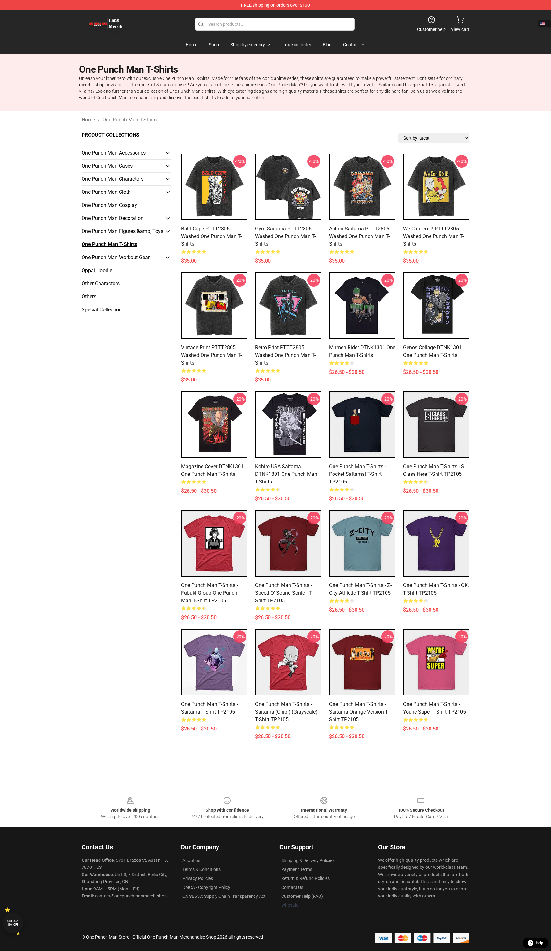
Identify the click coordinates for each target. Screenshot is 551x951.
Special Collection (102, 310)
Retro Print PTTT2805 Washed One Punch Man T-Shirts (285, 355)
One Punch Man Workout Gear (116, 257)
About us (191, 860)
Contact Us (292, 887)
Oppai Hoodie (97, 270)
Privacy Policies (197, 878)
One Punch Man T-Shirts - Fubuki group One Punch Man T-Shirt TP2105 (209, 593)
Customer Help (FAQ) (302, 896)
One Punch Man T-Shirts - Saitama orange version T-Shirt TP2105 (359, 711)
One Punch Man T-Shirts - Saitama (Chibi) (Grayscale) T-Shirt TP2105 (286, 711)
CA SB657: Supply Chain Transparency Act (224, 896)
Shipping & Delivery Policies (307, 860)
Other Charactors (101, 283)
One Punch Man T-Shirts (129, 120)
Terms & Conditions (201, 869)
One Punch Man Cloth (106, 192)
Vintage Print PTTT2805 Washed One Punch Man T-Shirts (211, 355)
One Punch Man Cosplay (109, 205)
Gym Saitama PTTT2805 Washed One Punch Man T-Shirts (285, 236)
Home (88, 120)
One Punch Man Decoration (112, 218)
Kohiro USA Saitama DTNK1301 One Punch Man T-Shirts (286, 474)
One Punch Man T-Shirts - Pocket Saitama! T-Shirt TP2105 (357, 474)
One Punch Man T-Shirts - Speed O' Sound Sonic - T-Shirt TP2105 (283, 593)
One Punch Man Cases (107, 166)
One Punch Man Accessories (114, 153)
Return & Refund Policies (305, 878)
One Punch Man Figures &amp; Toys (122, 231)
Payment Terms (296, 869)
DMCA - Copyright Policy (206, 887)
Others (89, 297)
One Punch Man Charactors (112, 179)
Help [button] (539, 943)
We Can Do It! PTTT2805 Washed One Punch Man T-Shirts (433, 236)
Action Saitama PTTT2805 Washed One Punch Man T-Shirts (359, 236)
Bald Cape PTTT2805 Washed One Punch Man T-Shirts (211, 236)
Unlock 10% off (12, 922)
